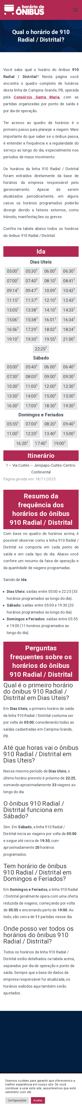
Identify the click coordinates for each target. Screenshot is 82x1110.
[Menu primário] (75, 10)
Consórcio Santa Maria (37, 97)
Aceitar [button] (37, 1100)
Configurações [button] (17, 1100)
